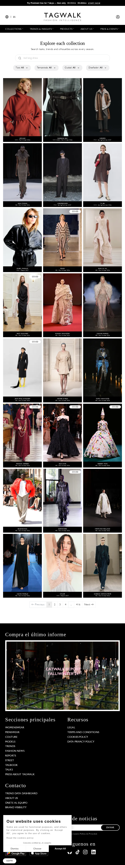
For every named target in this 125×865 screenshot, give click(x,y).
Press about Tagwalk (20, 774)
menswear (12, 732)
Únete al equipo (16, 803)
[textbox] (22, 67)
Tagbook (11, 765)
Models (10, 742)
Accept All (60, 848)
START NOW (94, 3)
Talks (9, 770)
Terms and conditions (83, 732)
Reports (10, 756)
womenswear (14, 727)
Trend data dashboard (21, 793)
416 (78, 604)
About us (11, 798)
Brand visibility (16, 807)
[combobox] (22, 67)
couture (11, 737)
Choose (37, 848)
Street (9, 760)
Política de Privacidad (88, 834)
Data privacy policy (80, 742)
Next (87, 604)
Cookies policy (77, 737)
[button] (9, 860)
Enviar (110, 827)
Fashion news (14, 751)
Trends (10, 746)
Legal (71, 727)
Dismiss (15, 848)
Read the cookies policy (20, 838)
